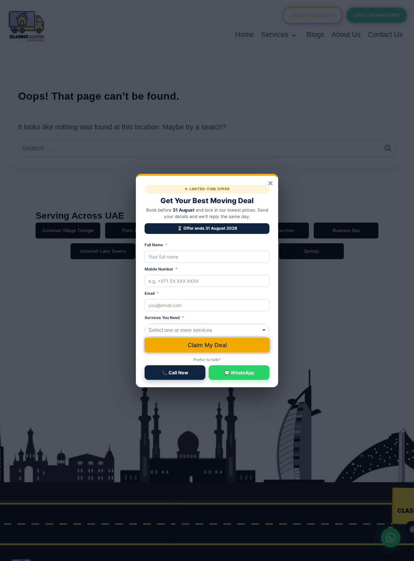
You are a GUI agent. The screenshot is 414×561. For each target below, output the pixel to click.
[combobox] (207, 330)
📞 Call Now (175, 372)
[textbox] (189, 330)
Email (150, 293)
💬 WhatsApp (239, 372)
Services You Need (162, 317)
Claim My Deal (207, 345)
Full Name (154, 244)
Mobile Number (159, 269)
